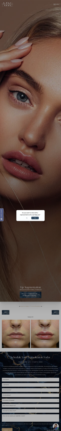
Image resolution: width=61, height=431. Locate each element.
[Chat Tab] (30, 215)
